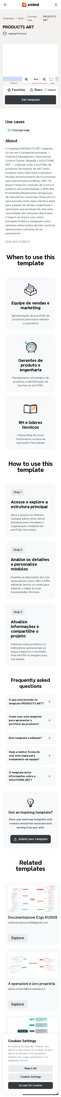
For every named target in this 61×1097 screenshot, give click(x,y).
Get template (31, 99)
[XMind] (30, 5)
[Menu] (5, 5)
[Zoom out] (44, 79)
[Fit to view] (51, 79)
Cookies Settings (30, 1077)
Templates (8, 18)
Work (21, 18)
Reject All (31, 1068)
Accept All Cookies (30, 1085)
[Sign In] (56, 5)
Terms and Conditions (17, 241)
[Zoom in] (26, 79)
